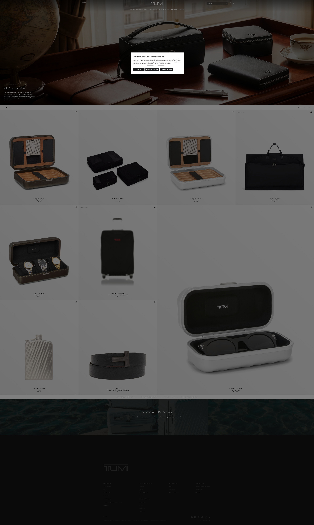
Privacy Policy (150, 65)
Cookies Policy (161, 65)
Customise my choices (166, 69)
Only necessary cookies (152, 69)
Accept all (138, 69)
